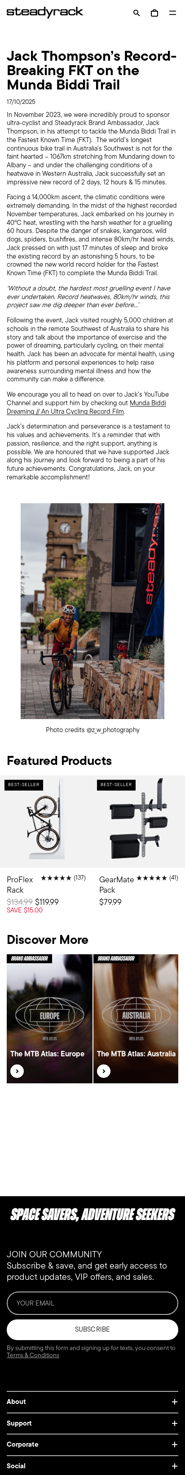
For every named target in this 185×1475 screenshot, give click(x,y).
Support (19, 1423)
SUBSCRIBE (92, 1329)
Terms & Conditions (33, 1355)
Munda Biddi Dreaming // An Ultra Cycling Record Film (86, 407)
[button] (136, 13)
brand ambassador (29, 958)
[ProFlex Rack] (46, 852)
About (16, 1401)
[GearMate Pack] (138, 852)
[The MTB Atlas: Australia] (103, 1071)
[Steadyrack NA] (40, 12)
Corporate (23, 1444)
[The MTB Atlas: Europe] (17, 1071)
